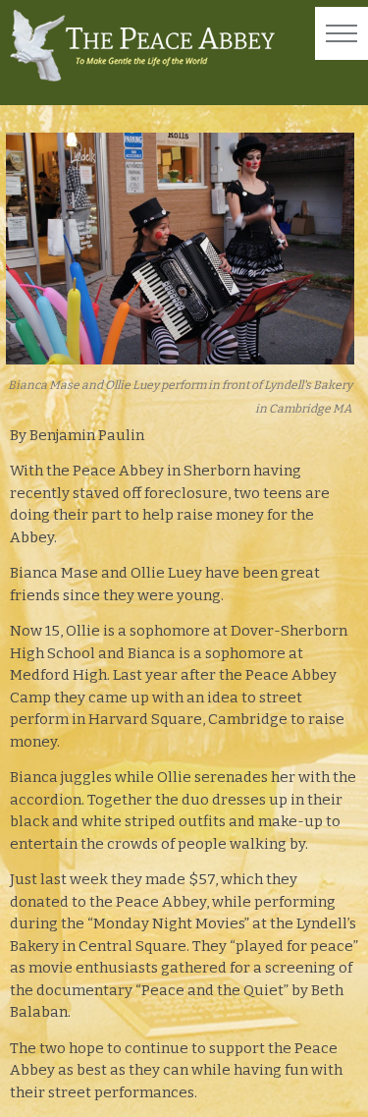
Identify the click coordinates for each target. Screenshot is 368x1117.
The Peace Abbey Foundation (142, 46)
